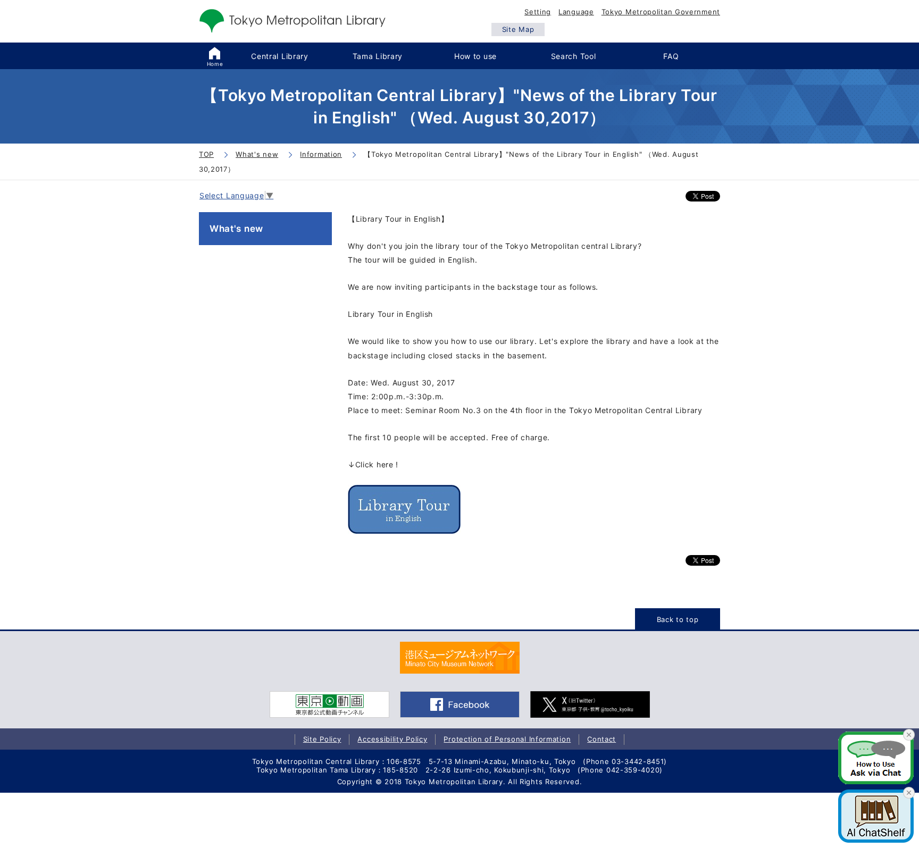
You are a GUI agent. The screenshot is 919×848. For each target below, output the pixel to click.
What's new (236, 228)
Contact (601, 739)
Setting (537, 11)
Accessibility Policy (392, 739)
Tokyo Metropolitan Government (660, 11)
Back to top (678, 619)
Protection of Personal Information (507, 739)
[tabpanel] (460, 658)
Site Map (518, 29)
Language (576, 11)
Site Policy (322, 739)
